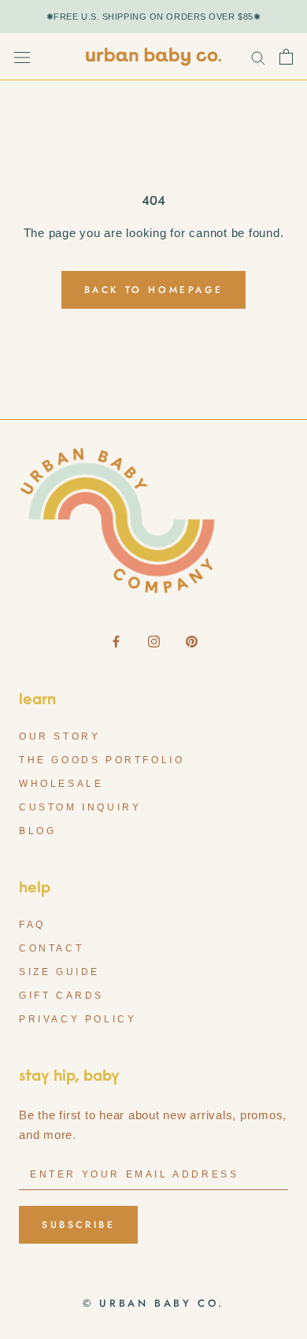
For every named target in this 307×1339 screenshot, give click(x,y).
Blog (37, 830)
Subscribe (78, 1225)
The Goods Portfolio (101, 760)
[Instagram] (154, 641)
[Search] (258, 57)
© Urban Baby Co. (153, 1303)
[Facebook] (116, 641)
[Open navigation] (22, 56)
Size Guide (59, 971)
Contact (51, 948)
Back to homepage (154, 290)
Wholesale (61, 783)
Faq (32, 924)
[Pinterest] (192, 641)
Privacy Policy (77, 1019)
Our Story (59, 736)
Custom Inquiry (80, 807)
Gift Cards (61, 995)
